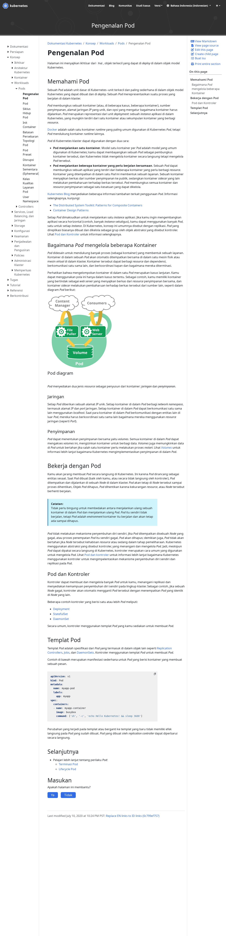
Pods (121, 43)
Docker (52, 129)
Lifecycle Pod (67, 769)
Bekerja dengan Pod (204, 98)
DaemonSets (85, 652)
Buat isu (200, 58)
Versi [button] (157, 5)
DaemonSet (61, 619)
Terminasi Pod (68, 764)
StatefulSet (60, 614)
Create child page (206, 54)
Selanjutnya (198, 113)
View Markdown (205, 41)
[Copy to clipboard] (155, 674)
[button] (188, 5)
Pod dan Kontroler (204, 103)
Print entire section (207, 64)
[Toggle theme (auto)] (218, 5)
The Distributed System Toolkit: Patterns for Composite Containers (97, 205)
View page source (206, 45)
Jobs (67, 652)
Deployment (61, 609)
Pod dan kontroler (96, 555)
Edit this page (203, 50)
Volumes (166, 448)
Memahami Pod (201, 80)
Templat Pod (199, 108)
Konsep (91, 43)
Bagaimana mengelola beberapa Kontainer (205, 89)
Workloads (107, 43)
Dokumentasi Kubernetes (64, 43)
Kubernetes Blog (58, 194)
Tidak (68, 795)
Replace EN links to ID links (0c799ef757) (132, 816)
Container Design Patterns (71, 210)
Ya (52, 795)
